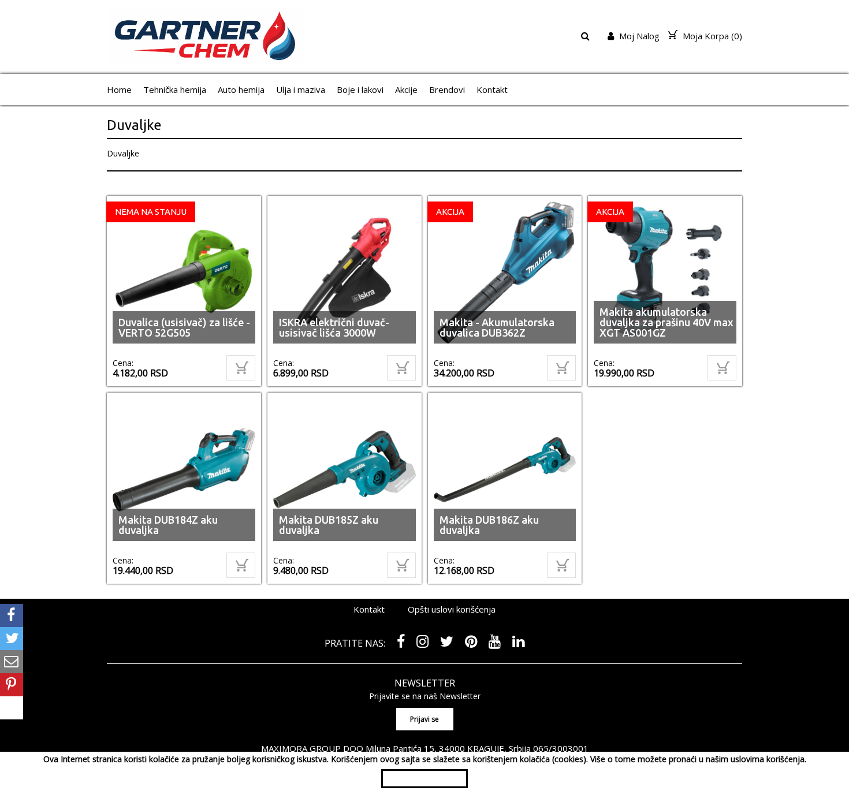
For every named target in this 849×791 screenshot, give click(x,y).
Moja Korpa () (711, 36)
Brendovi (447, 89)
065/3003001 (561, 748)
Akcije (406, 89)
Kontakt (492, 89)
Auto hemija (241, 89)
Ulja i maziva (300, 89)
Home (119, 89)
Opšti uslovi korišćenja (452, 609)
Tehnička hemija (174, 89)
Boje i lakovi (360, 89)
